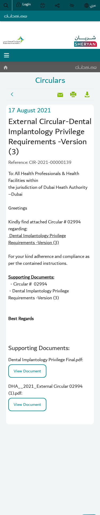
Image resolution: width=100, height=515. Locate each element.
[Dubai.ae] (15, 16)
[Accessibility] (72, 5)
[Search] (6, 5)
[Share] (57, 5)
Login (26, 4)
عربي (93, 5)
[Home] (5, 66)
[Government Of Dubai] (14, 39)
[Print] (42, 5)
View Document (27, 371)
